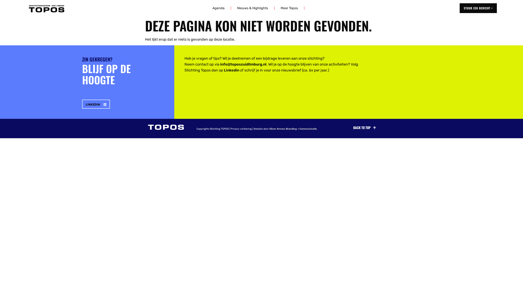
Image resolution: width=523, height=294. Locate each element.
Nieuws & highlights (252, 8)
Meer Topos (289, 8)
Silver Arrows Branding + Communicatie (293, 128)
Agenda (218, 8)
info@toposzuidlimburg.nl (243, 64)
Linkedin (231, 70)
